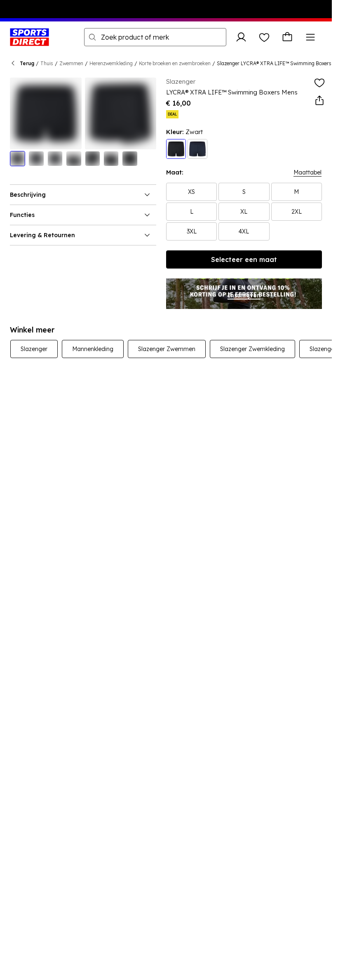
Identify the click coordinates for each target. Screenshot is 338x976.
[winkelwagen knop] (287, 37)
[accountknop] (241, 37)
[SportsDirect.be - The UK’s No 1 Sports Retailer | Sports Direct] (29, 37)
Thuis (46, 63)
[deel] (319, 101)
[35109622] (197, 149)
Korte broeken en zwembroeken (175, 63)
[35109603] (176, 149)
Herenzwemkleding (111, 63)
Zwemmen (71, 63)
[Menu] (310, 37)
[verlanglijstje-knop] (264, 37)
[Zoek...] (92, 37)
